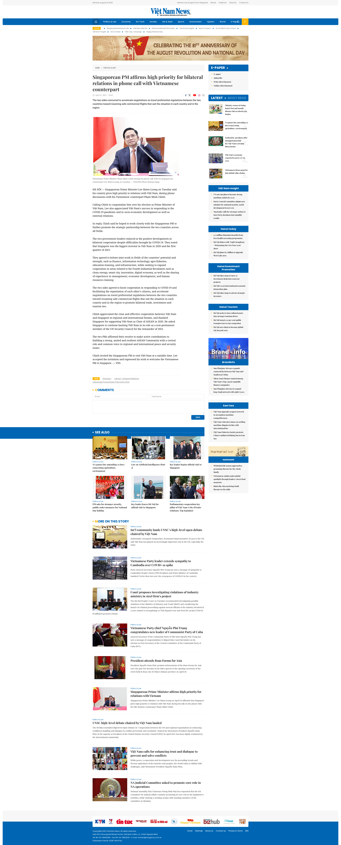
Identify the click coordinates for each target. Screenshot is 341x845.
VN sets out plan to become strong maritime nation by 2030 (228, 196)
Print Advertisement (222, 82)
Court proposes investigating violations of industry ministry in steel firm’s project (164, 594)
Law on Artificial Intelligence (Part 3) (148, 466)
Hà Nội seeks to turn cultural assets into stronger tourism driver (228, 314)
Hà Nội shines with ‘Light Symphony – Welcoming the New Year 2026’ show (229, 245)
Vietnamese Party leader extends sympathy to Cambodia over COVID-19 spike (161, 563)
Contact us (221, 831)
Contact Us (243, 2)
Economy (126, 21)
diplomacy (107, 379)
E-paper (218, 68)
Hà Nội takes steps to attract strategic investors (229, 294)
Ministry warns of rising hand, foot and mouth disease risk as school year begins (236, 109)
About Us (233, 2)
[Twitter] (189, 95)
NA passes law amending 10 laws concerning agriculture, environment (108, 467)
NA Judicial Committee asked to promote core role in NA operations (166, 785)
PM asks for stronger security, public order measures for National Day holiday (110, 507)
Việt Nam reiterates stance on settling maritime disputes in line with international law (229, 425)
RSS (246, 831)
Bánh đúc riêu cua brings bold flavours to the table (226, 488)
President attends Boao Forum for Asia (156, 661)
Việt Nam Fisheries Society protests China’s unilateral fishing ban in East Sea (229, 435)
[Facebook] (185, 95)
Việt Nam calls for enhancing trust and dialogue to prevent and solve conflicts (164, 753)
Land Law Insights (187, 28)
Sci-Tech (140, 21)
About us (209, 831)
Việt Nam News (170, 12)
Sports (181, 21)
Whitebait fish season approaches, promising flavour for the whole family (228, 468)
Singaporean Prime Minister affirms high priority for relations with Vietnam (166, 694)
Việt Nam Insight (99, 32)
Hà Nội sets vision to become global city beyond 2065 (228, 329)
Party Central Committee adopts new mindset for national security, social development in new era (229, 204)
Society (153, 21)
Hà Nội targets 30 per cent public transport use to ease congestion (227, 322)
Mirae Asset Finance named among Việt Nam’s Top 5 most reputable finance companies (228, 381)
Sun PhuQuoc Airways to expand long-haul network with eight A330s (229, 390)
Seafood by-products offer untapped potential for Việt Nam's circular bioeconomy (236, 142)
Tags (96, 379)
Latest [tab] (217, 98)
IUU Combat (115, 32)
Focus (96, 28)
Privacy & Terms (235, 831)
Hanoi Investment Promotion (163, 28)
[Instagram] (199, 95)
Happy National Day (155, 32)
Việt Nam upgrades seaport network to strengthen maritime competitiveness (229, 414)
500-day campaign (133, 32)
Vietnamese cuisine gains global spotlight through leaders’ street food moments (229, 479)
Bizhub (213, 2)
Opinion (210, 21)
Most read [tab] (237, 98)
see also (102, 432)
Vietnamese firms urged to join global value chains (236, 171)
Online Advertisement (223, 85)
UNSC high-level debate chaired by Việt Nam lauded (127, 723)
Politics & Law (109, 21)
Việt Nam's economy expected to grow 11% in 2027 (235, 158)
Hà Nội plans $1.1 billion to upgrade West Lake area (228, 254)
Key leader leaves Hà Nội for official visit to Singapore (145, 506)
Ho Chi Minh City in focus (226, 28)
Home (97, 68)
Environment (196, 21)
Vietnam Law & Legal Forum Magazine (192, 2)
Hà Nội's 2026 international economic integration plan (229, 287)
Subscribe (218, 78)
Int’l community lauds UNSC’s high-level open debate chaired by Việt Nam (166, 532)
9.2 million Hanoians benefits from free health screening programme (228, 236)
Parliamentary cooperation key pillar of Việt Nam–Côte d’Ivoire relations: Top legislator (185, 507)
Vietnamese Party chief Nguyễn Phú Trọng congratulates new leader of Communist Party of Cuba (167, 630)
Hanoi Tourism (205, 28)
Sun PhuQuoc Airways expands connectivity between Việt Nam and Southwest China (228, 371)
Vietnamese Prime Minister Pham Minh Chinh (111, 382)
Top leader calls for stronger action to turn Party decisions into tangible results (229, 214)
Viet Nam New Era (140, 28)
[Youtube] (194, 95)
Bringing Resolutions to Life (118, 28)
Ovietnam (223, 2)
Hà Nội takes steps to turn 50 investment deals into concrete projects (227, 278)
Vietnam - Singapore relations (126, 379)
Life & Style (167, 21)
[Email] (203, 95)
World (223, 21)
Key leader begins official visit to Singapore (186, 466)
